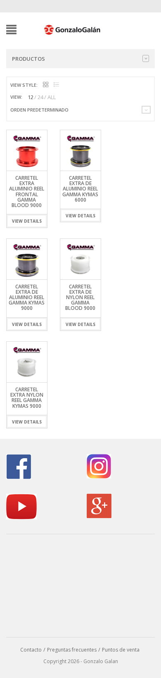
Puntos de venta (121, 649)
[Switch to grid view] (45, 85)
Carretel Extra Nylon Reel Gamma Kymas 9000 (26, 397)
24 (40, 97)
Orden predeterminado (39, 110)
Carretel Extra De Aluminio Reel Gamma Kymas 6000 (80, 188)
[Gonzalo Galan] (72, 29)
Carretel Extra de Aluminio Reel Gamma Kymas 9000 (27, 297)
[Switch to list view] (56, 85)
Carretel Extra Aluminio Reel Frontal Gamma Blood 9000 (26, 191)
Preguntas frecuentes (72, 649)
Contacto (31, 649)
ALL (51, 97)
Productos (28, 58)
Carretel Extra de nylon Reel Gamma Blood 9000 (80, 297)
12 (30, 97)
